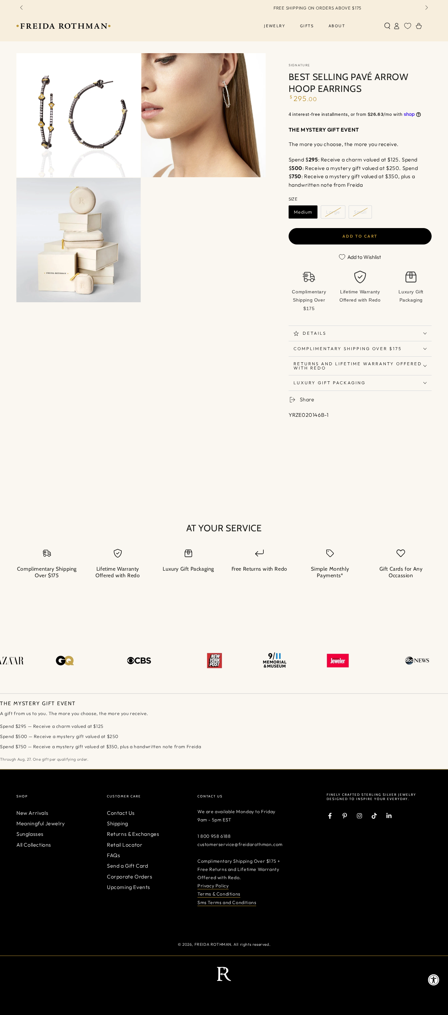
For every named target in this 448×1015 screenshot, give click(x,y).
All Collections (33, 844)
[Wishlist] (407, 26)
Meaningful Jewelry (40, 823)
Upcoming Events (128, 887)
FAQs (113, 855)
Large (333, 212)
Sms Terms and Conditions (226, 902)
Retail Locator (124, 844)
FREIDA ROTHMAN (212, 944)
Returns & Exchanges (133, 834)
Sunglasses (30, 834)
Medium (303, 212)
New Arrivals (32, 813)
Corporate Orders (130, 876)
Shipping (117, 823)
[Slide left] (22, 8)
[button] (387, 26)
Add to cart (359, 236)
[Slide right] (426, 8)
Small (360, 212)
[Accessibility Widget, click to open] (433, 979)
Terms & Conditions (218, 894)
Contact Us (121, 813)
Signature (299, 65)
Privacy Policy (213, 886)
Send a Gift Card (127, 865)
